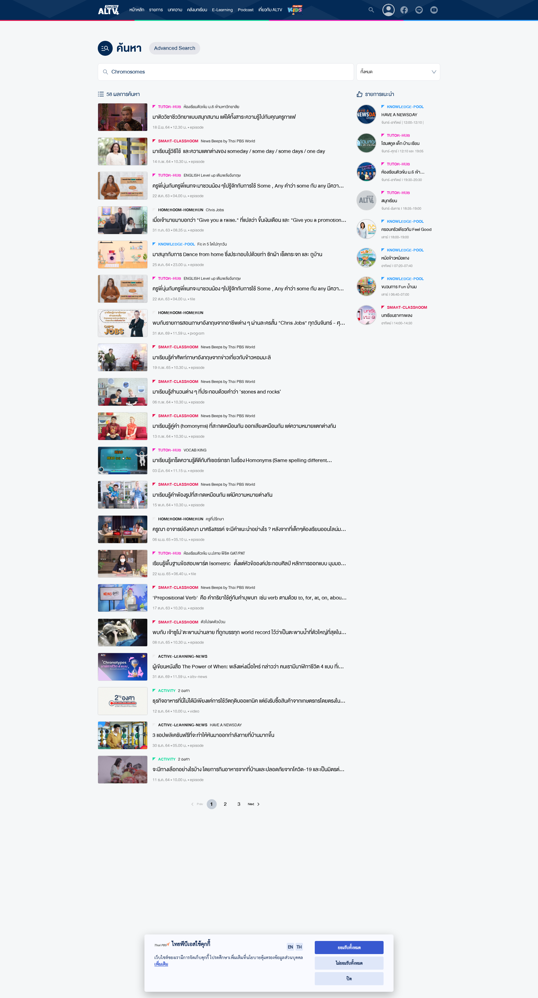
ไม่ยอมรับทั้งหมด (349, 963)
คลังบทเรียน (197, 10)
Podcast (245, 10)
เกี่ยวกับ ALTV (270, 10)
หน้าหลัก (137, 10)
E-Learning (222, 10)
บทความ (175, 10)
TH (299, 946)
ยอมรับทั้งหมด (349, 947)
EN (290, 946)
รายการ (156, 10)
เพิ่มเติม (161, 964)
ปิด (349, 978)
